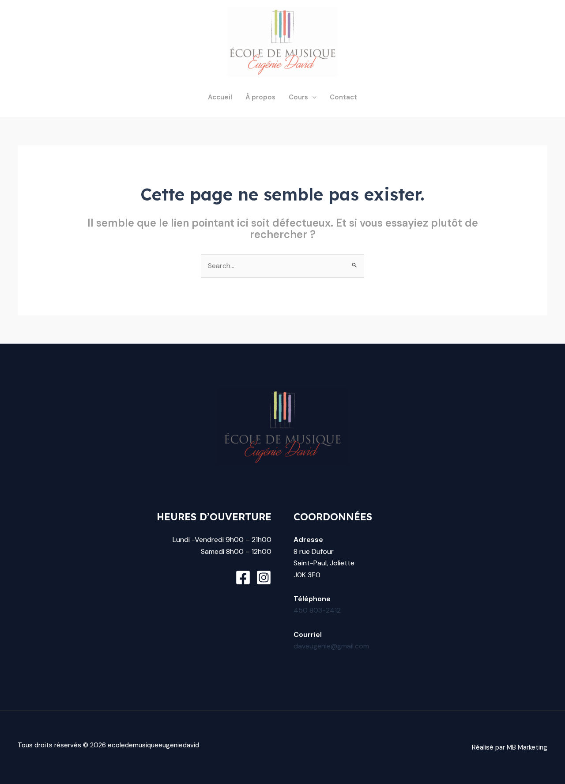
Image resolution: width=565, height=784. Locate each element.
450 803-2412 (317, 610)
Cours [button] (298, 97)
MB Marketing (527, 747)
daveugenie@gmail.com (331, 646)
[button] (312, 97)
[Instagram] (263, 577)
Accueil (220, 97)
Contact (343, 97)
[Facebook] (243, 577)
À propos (260, 97)
